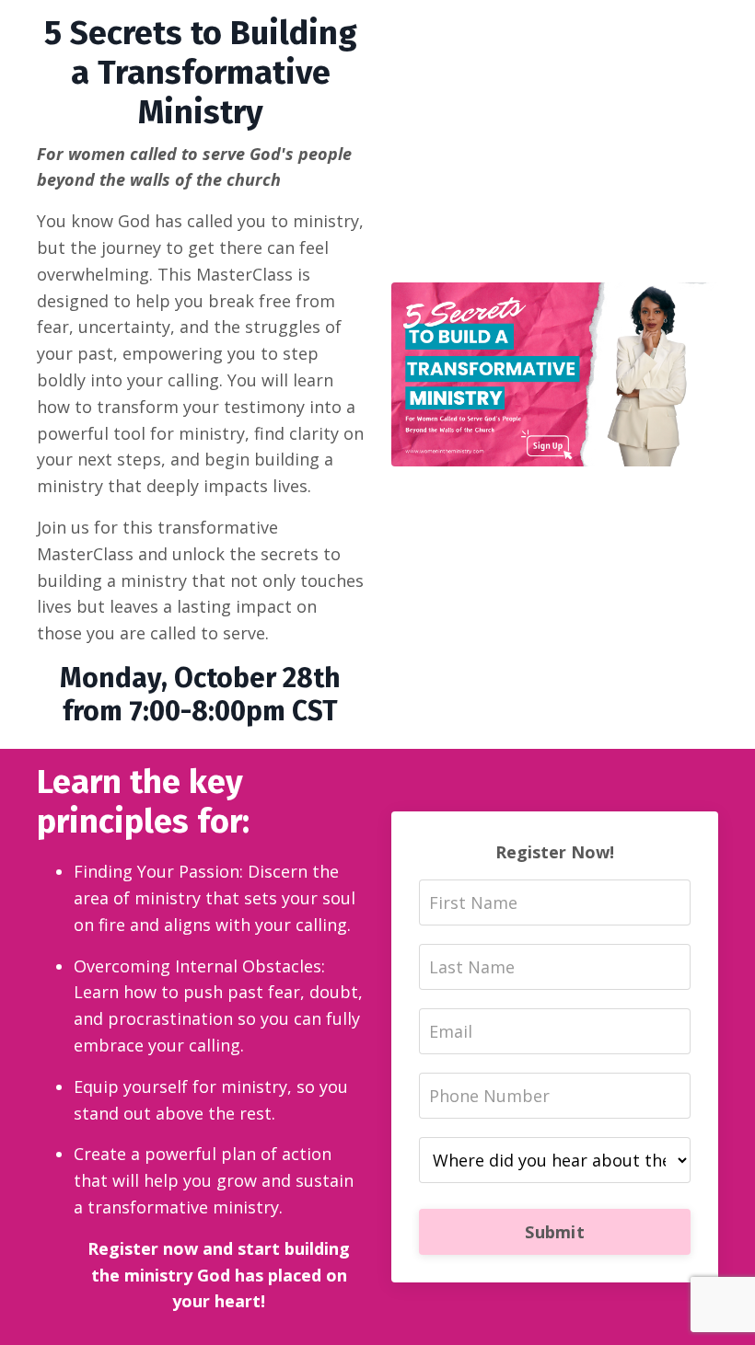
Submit (555, 1232)
